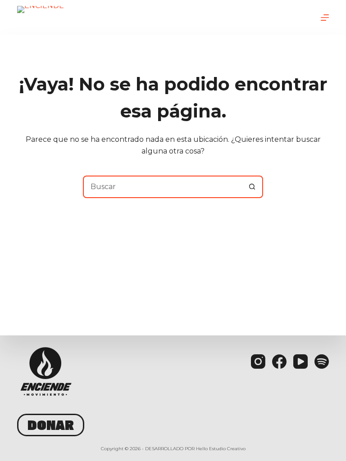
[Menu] (325, 18)
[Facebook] (279, 361)
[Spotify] (321, 361)
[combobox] (162, 187)
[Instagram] (258, 361)
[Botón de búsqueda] (251, 186)
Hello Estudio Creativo (221, 449)
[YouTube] (300, 361)
